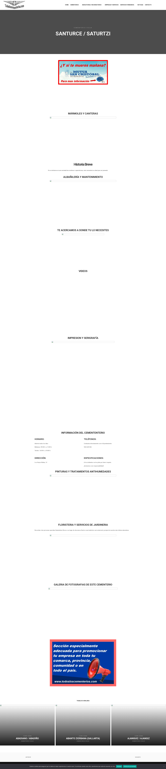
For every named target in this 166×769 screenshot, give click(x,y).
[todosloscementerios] (14, 5)
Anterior (28, 757)
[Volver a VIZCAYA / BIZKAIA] (83, 757)
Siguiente (138, 757)
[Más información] (159, 5)
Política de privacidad (130, 766)
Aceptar (119, 766)
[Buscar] (156, 5)
